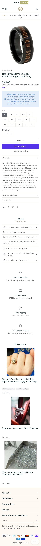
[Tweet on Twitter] (13, 207)
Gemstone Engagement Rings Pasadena (20, 428)
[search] (6, 9)
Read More (5, 393)
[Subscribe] (36, 520)
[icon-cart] (37, 9)
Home (4, 15)
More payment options (20, 151)
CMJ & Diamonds (24, 543)
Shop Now (24, 3)
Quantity (5, 130)
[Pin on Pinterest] (17, 207)
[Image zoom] (20, 45)
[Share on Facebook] (8, 207)
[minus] (4, 134)
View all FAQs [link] (20, 221)
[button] (20, 140)
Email (5, 520)
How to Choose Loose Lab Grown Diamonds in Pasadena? (17, 473)
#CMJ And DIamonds (8, 389)
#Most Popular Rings (22, 389)
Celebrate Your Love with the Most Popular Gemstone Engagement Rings (19, 380)
